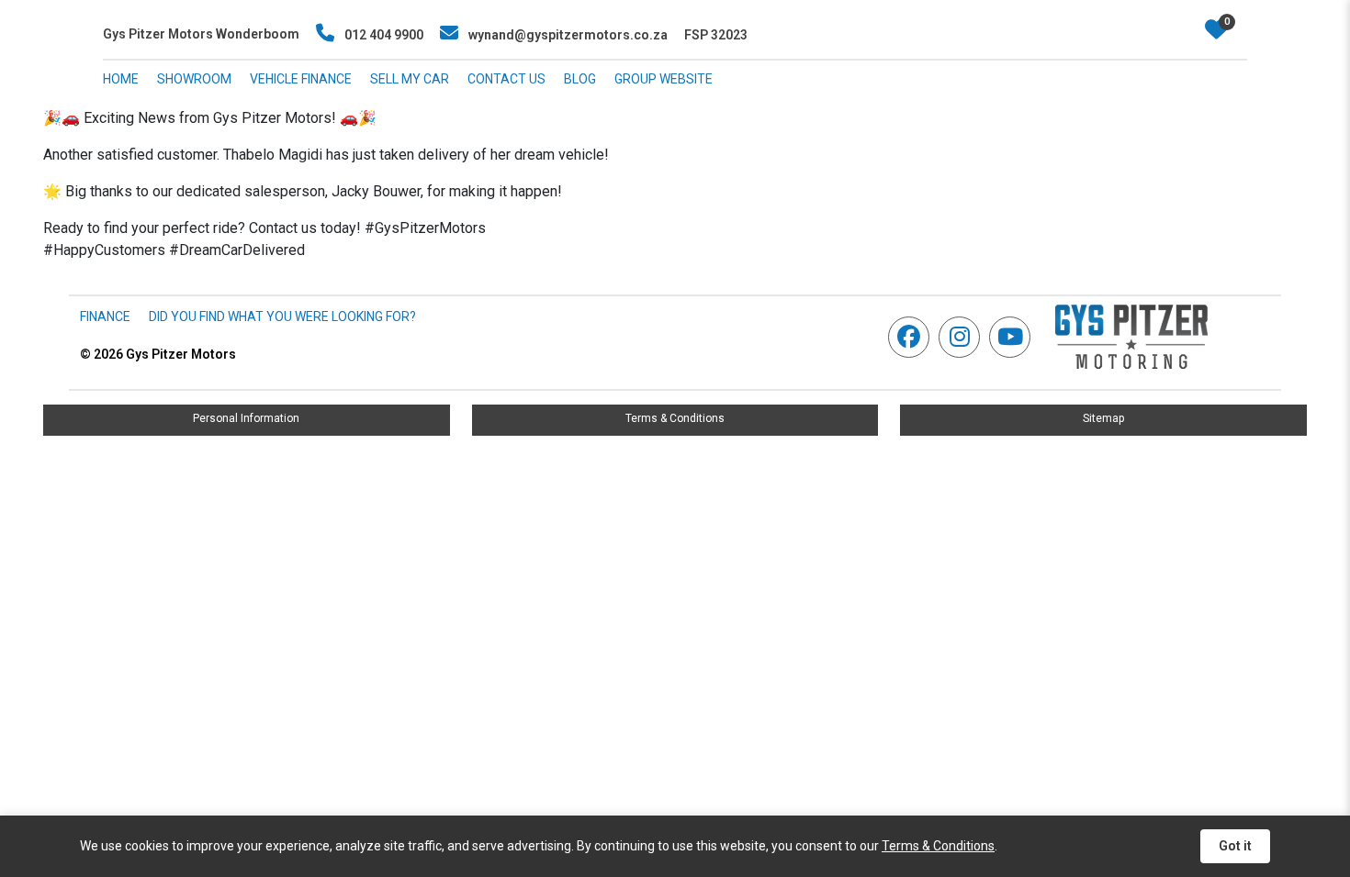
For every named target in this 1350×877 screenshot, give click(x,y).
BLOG (580, 79)
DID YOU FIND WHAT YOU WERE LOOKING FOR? (282, 316)
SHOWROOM (194, 79)
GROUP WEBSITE (663, 79)
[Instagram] (964, 337)
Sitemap (1103, 418)
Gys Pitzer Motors (158, 354)
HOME (121, 79)
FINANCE (105, 316)
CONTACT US (506, 79)
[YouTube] (1014, 337)
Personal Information (246, 418)
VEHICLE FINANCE (301, 79)
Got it (1235, 845)
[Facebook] (913, 337)
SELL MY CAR (409, 79)
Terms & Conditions (675, 418)
